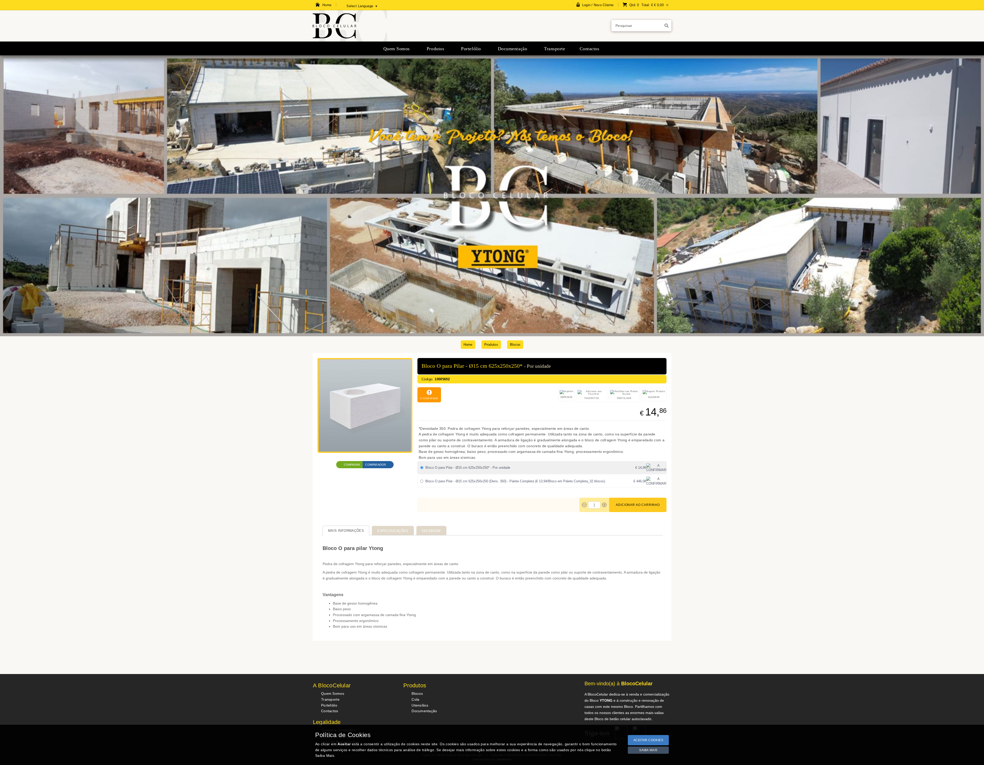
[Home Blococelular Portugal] (350, 40)
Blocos (515, 344)
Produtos (491, 344)
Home (468, 344)
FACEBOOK (431, 531)
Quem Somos (332, 693)
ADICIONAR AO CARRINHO (638, 505)
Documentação (424, 711)
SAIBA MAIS (648, 750)
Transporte (330, 699)
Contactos (329, 711)
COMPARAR (352, 464)
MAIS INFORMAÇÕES (346, 531)
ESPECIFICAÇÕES (392, 531)
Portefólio (329, 705)
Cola (415, 699)
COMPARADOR (375, 464)
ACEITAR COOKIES (648, 740)
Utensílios (420, 705)
